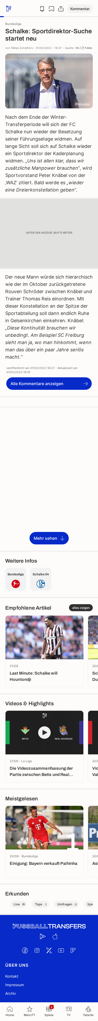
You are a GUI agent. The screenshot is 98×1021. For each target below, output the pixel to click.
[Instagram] (37, 950)
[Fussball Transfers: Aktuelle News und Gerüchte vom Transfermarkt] (49, 926)
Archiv (10, 993)
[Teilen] (61, 9)
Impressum (14, 985)
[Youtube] (61, 950)
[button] (80, 8)
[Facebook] (25, 950)
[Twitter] (49, 950)
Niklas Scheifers (22, 47)
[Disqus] (49, 479)
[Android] (43, 936)
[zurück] (8, 8)
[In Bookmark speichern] (51, 9)
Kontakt (11, 976)
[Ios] (55, 936)
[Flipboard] (73, 950)
